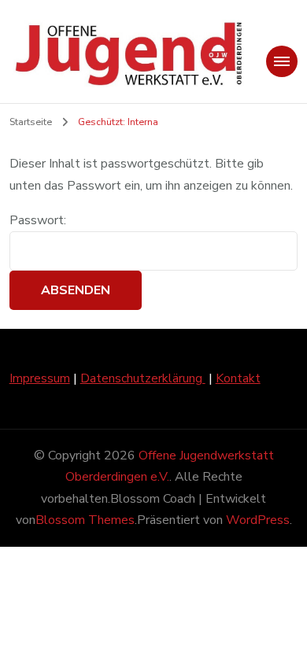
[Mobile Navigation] (282, 61)
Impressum (39, 378)
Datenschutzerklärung (142, 378)
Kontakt (238, 378)
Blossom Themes (85, 520)
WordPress (258, 520)
